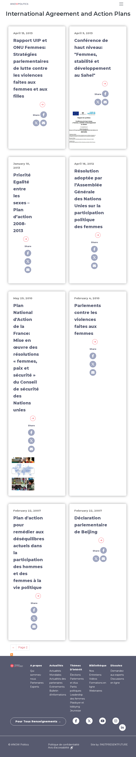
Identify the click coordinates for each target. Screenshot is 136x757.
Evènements (57, 686)
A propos (36, 665)
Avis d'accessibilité (59, 747)
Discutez (116, 665)
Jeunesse (75, 710)
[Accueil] (19, 4)
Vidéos (93, 678)
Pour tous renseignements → (38, 721)
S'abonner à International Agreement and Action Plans (11, 654)
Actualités (56, 665)
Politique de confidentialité (63, 744)
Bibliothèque (97, 665)
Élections (75, 674)
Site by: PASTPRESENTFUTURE (109, 744)
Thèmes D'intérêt (76, 667)
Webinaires (95, 690)
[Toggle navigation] (121, 4)
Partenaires (36, 682)
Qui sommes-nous (35, 674)
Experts (34, 686)
